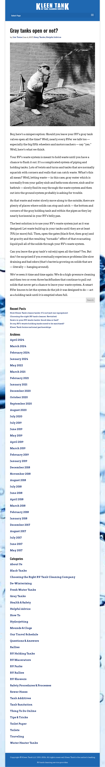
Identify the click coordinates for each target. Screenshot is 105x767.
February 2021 (19, 378)
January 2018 (18, 518)
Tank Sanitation (21, 704)
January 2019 (18, 461)
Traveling (17, 736)
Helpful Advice (53, 37)
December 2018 (20, 467)
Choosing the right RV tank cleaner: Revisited (33, 317)
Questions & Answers (24, 640)
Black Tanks (18, 570)
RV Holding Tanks (22, 653)
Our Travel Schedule (24, 634)
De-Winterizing (21, 583)
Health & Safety (20, 602)
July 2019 (16, 422)
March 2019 (17, 448)
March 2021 (17, 371)
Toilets (14, 730)
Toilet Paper (18, 723)
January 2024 (19, 359)
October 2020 (19, 397)
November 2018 (20, 473)
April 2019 (16, 441)
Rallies (15, 647)
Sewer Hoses (19, 691)
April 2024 (17, 339)
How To (15, 615)
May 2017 (16, 550)
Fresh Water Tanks (23, 589)
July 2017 (16, 537)
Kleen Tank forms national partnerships (30, 327)
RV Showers (18, 679)
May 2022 (16, 365)
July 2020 (16, 416)
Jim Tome (17, 37)
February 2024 (20, 352)
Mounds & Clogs (21, 628)
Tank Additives (20, 698)
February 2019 (19, 454)
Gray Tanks (39, 37)
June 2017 (16, 544)
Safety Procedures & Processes (30, 685)
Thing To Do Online (23, 711)
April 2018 (16, 499)
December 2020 (20, 390)
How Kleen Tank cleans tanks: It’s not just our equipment (39, 313)
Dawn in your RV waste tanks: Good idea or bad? (34, 320)
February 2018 (19, 512)
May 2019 (16, 435)
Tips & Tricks (19, 717)
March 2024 (18, 346)
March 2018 (17, 505)
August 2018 (18, 480)
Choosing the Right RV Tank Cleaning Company (42, 577)
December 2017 (20, 524)
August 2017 (18, 531)
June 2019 (16, 429)
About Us (16, 564)
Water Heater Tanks (24, 742)
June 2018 (16, 492)
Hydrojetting (19, 621)
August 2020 (18, 410)
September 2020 (21, 403)
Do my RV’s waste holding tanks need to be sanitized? (37, 324)
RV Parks (16, 666)
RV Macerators (20, 659)
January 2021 (18, 384)
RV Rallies (17, 672)
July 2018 (16, 486)
